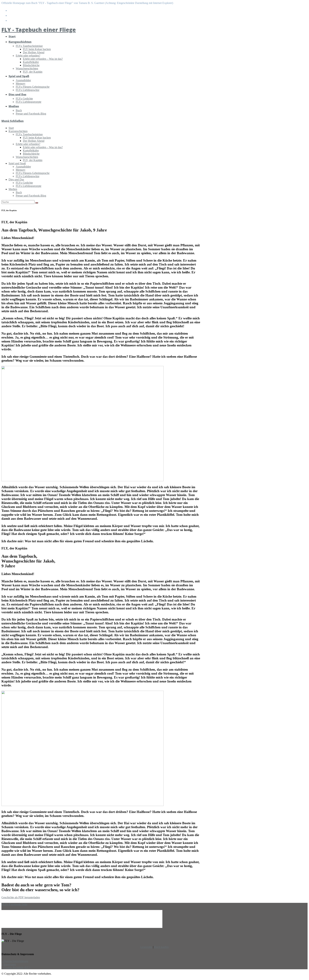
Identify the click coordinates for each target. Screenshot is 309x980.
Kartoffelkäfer (31, 150)
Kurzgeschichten (18, 131)
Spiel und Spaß (17, 163)
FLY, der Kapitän (32, 160)
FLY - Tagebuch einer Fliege (38, 29)
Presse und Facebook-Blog (31, 195)
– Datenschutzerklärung (14, 961)
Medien (13, 189)
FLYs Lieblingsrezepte (28, 185)
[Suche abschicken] (36, 202)
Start (11, 127)
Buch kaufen (161, 946)
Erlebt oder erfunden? (28, 144)
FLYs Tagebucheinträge (29, 134)
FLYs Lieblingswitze (27, 176)
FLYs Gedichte (24, 182)
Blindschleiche (31, 153)
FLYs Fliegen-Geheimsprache (33, 173)
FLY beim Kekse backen (37, 137)
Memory (20, 169)
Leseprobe (146, 946)
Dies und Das (16, 179)
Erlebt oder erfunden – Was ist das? (43, 147)
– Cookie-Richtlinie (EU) (15, 967)
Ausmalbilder (23, 166)
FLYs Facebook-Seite (14, 904)
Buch (19, 192)
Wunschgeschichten (27, 156)
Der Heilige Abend (33, 140)
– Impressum (8, 964)
